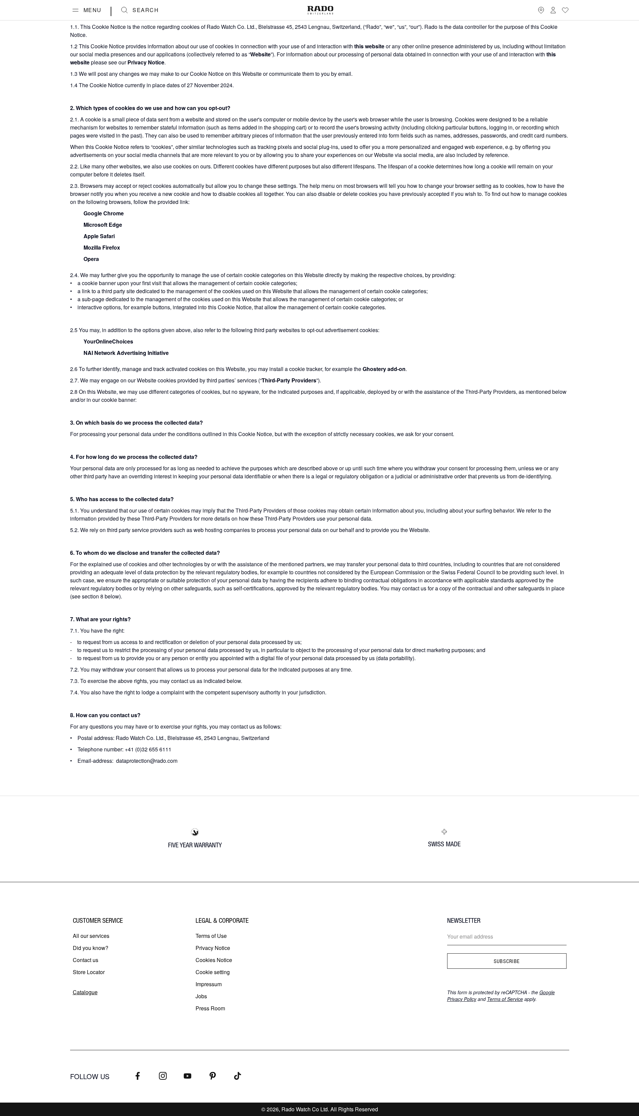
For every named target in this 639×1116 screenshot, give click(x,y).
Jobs (201, 996)
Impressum (209, 984)
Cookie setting (213, 972)
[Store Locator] (541, 10)
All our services (91, 936)
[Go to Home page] (320, 10)
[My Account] (553, 10)
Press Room (210, 1008)
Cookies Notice (214, 960)
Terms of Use (211, 936)
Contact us (85, 960)
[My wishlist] (565, 10)
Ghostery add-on (384, 369)
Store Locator (89, 972)
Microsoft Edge (103, 224)
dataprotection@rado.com (146, 760)
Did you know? (90, 948)
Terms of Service (505, 999)
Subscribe (507, 961)
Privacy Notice (213, 948)
